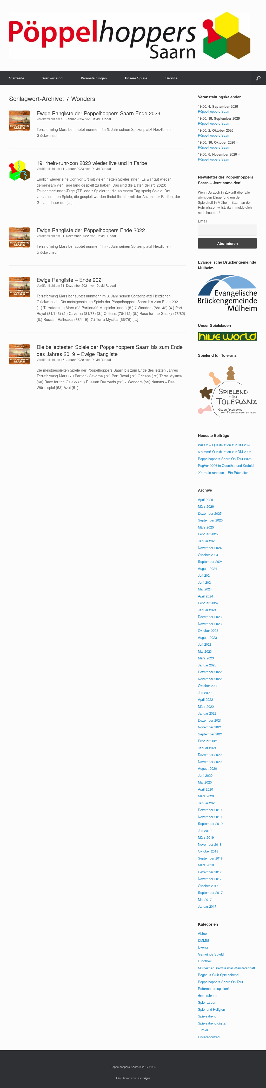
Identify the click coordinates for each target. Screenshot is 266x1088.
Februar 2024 (208, 602)
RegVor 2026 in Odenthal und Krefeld (226, 465)
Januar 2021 (207, 747)
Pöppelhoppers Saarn (214, 111)
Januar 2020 (207, 802)
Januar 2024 (207, 609)
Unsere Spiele (136, 77)
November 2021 (210, 726)
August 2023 (207, 637)
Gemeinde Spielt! (211, 954)
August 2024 (207, 568)
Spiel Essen (207, 1002)
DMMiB (203, 940)
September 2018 (210, 858)
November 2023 (210, 623)
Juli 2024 (204, 575)
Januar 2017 (207, 906)
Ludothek (205, 960)
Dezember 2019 (210, 809)
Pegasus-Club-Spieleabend (218, 974)
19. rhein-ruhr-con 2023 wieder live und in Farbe (92, 163)
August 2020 (207, 768)
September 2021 (210, 733)
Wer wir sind (52, 77)
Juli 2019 (204, 830)
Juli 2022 (204, 692)
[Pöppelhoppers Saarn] (129, 35)
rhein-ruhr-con (208, 995)
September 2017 (210, 892)
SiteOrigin (143, 1078)
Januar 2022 (207, 713)
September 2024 (210, 561)
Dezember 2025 (210, 513)
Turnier (203, 1029)
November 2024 (210, 547)
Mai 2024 (205, 589)
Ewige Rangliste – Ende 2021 (70, 279)
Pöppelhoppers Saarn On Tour (220, 981)
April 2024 (205, 596)
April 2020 (205, 789)
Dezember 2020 (210, 754)
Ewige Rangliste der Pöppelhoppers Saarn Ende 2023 (98, 113)
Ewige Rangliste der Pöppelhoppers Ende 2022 (91, 230)
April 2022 (205, 699)
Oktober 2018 (208, 851)
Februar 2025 (208, 533)
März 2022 (206, 706)
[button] (258, 78)
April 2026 (205, 499)
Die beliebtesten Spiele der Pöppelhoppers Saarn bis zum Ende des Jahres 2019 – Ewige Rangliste (110, 350)
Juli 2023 (204, 644)
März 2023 (206, 658)
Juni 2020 (205, 775)
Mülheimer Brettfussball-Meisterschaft (226, 967)
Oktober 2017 (208, 885)
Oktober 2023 (208, 630)
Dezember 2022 (210, 671)
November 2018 (210, 844)
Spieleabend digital (212, 1023)
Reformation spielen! (213, 988)
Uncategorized (209, 1036)
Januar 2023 (207, 665)
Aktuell (203, 933)
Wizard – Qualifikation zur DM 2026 (224, 444)
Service (171, 77)
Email (202, 221)
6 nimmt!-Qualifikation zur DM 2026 (224, 451)
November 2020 (210, 761)
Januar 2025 (207, 540)
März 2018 (206, 864)
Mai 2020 (205, 782)
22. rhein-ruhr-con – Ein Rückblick (223, 472)
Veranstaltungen (94, 77)
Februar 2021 (208, 740)
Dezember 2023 (210, 616)
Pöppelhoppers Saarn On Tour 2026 (224, 458)
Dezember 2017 (210, 871)
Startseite (16, 77)
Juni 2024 (205, 582)
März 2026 (206, 506)
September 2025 (210, 520)
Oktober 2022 (208, 685)
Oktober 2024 (208, 554)
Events (203, 947)
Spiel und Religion (211, 1009)
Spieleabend (207, 1016)
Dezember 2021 (210, 720)
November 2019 (210, 816)
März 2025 (206, 527)
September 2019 (210, 823)
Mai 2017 (205, 899)
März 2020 (206, 795)
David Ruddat (101, 119)
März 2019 (206, 837)
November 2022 (210, 678)
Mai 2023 (205, 651)
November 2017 (210, 878)
